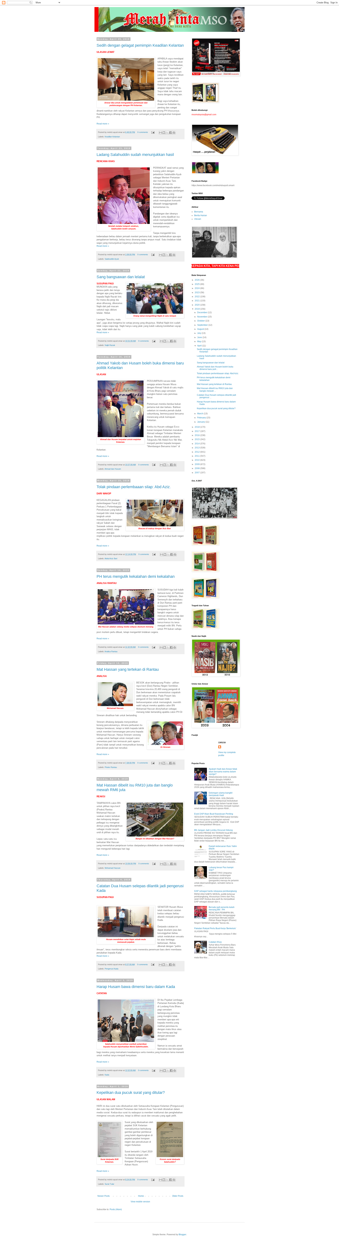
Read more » (103, 123)
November (202, 316)
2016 (197, 435)
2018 (197, 427)
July (199, 333)
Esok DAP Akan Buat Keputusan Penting (213, 814)
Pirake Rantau (111, 767)
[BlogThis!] (164, 132)
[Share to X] (167, 132)
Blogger (182, 1234)
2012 (197, 452)
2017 (197, 431)
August (200, 329)
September (202, 325)
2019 (197, 309)
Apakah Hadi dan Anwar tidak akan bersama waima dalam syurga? (223, 771)
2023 (197, 292)
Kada (107, 1075)
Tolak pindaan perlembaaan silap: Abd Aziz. (134, 487)
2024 (197, 288)
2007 (197, 472)
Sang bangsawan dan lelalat (121, 277)
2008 (197, 468)
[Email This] (160, 132)
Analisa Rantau (111, 651)
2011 (197, 456)
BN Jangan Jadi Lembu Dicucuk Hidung (213, 830)
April (199, 345)
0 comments (142, 132)
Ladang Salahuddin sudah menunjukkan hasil (135, 154)
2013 (197, 447)
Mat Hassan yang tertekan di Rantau (128, 669)
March (200, 413)
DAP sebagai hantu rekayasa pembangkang (215, 891)
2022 (197, 296)
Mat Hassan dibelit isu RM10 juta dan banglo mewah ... (215, 389)
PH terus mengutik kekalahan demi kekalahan (136, 576)
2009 (197, 464)
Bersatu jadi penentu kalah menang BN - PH (221, 908)
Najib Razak (110, 345)
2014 (197, 443)
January (201, 422)
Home (141, 1196)
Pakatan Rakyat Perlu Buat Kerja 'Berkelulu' (215, 928)
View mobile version (140, 1201)
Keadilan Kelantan (112, 137)
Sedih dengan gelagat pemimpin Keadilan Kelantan (140, 45)
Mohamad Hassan (112, 868)
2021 (197, 300)
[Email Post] (152, 132)
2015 (197, 439)
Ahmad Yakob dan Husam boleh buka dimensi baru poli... (215, 367)
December (202, 312)
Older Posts (177, 1196)
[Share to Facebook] (170, 132)
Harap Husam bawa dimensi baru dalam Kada (136, 986)
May (199, 341)
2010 (197, 460)
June (200, 337)
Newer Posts (103, 1196)
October (201, 321)
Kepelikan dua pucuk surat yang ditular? (131, 1092)
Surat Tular (109, 1184)
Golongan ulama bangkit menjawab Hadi (220, 794)
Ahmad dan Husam (113, 469)
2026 (197, 280)
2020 (197, 305)
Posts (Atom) (116, 1209)
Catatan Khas (215, 942)
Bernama (198, 211)
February (201, 417)
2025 (197, 284)
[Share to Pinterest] (174, 132)
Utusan (197, 219)
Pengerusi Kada (111, 969)
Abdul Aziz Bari (111, 558)
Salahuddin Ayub (112, 259)
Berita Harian (200, 215)
